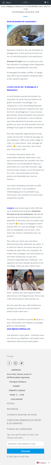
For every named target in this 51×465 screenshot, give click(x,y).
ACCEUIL (11, 403)
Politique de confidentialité (19, 429)
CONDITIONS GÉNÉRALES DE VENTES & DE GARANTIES (24, 422)
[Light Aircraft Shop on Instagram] (16, 363)
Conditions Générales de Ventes (22, 414)
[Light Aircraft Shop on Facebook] (10, 363)
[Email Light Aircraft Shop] (22, 363)
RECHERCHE (12, 409)
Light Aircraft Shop (21, 456)
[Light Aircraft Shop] (25, 2)
